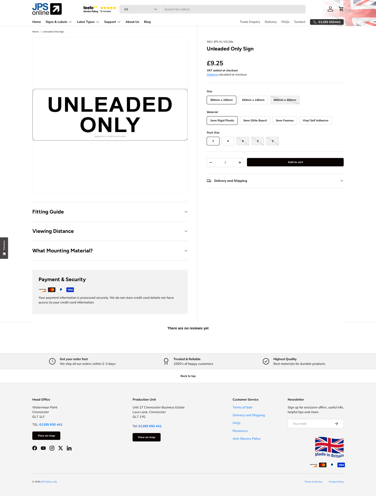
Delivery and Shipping (249, 415)
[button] (341, 9)
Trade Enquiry (250, 22)
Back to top (188, 376)
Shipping (212, 74)
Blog (147, 22)
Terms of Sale (242, 407)
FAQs (285, 22)
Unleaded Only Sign (53, 31)
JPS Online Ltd (48, 481)
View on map (46, 435)
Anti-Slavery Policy (247, 438)
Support (110, 22)
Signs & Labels (56, 22)
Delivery (271, 22)
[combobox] (212, 9)
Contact (299, 22)
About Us (132, 22)
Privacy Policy (336, 481)
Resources (240, 431)
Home (36, 22)
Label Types (86, 22)
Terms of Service (314, 481)
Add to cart (295, 162)
